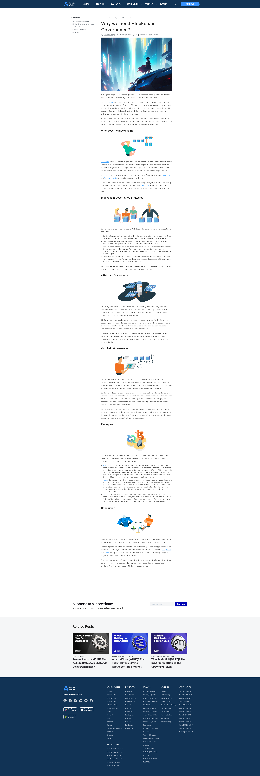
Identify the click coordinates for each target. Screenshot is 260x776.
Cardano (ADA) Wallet (150, 711)
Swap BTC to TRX (185, 715)
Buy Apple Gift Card (113, 762)
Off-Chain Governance (80, 27)
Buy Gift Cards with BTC (114, 749)
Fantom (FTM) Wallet (150, 758)
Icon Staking (165, 718)
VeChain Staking (166, 708)
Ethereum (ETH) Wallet (150, 701)
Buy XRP (128, 705)
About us (110, 732)
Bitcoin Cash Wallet (149, 742)
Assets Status (111, 695)
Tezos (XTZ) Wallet (149, 735)
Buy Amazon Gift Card (114, 759)
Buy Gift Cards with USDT (115, 755)
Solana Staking (166, 721)
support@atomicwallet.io (72, 694)
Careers (109, 738)
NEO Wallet (146, 762)
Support (109, 691)
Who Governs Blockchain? (81, 21)
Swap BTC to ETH (185, 691)
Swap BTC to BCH (185, 728)
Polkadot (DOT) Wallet (150, 752)
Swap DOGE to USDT (186, 725)
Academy (109, 18)
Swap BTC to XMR (185, 698)
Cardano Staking (166, 715)
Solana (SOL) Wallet (149, 695)
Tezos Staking (166, 701)
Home (103, 18)
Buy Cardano (129, 725)
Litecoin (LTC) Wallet (149, 721)
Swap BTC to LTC (184, 718)
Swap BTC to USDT (185, 708)
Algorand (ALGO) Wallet (150, 708)
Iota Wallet (146, 745)
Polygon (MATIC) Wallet (150, 718)
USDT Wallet (147, 705)
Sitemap (110, 735)
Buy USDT (128, 721)
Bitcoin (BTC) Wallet (149, 691)
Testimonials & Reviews (114, 728)
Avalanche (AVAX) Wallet (151, 738)
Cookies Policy (111, 701)
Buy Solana (129, 711)
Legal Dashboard (112, 708)
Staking (163, 691)
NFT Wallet (146, 732)
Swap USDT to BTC (185, 695)
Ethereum (145, 186)
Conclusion (76, 35)
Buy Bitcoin (128, 691)
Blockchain (105, 162)
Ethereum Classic (110, 178)
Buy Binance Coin (130, 698)
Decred (105, 495)
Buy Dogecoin (129, 715)
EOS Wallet (146, 755)
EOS (104, 466)
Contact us (110, 725)
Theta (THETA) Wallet (150, 715)
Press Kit (110, 715)
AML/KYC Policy (112, 705)
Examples (76, 32)
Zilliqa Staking (165, 711)
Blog (108, 718)
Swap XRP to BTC (185, 701)
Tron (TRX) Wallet (149, 748)
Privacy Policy (111, 698)
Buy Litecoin (129, 708)
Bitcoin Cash (165, 175)
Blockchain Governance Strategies (83, 24)
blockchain (110, 102)
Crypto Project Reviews (119, 656)
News (74, 656)
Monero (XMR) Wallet (150, 698)
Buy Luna (128, 718)
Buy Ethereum (129, 695)
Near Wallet (147, 725)
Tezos (105, 480)
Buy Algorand (129, 728)
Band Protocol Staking (168, 705)
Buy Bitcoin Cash (130, 701)
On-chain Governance (79, 29)
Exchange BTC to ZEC (186, 732)
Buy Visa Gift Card (113, 765)
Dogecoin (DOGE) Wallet (151, 728)
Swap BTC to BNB (185, 711)
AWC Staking (165, 695)
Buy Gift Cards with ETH (114, 752)
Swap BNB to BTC (185, 705)
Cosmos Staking (166, 698)
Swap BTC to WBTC (185, 721)
